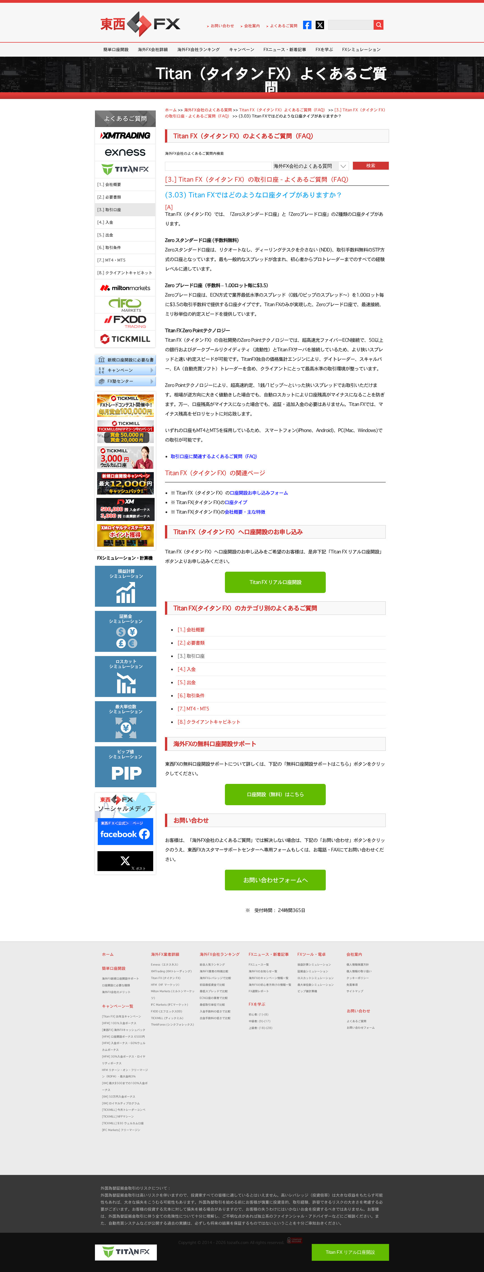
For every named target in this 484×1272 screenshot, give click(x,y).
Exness (125, 152)
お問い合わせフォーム (362, 1027)
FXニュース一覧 (259, 964)
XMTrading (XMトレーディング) (172, 971)
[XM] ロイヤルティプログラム (121, 1103)
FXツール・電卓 (311, 954)
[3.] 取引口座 (109, 209)
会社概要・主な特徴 (245, 512)
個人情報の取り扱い (359, 971)
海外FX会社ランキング (198, 49)
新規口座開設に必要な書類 (124, 360)
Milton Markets (125, 287)
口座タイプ (236, 502)
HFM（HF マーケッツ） (166, 985)
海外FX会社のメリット (116, 992)
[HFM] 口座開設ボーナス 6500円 (123, 1036)
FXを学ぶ (324, 49)
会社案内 (252, 25)
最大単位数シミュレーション (315, 985)
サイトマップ (354, 991)
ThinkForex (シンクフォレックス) (172, 1024)
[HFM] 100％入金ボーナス (119, 1023)
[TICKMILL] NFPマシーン (118, 1116)
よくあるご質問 (283, 25)
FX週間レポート (259, 991)
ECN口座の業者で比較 (214, 998)
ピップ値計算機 (307, 991)
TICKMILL (125, 339)
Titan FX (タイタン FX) (165, 978)
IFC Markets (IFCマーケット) (169, 1004)
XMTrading (125, 135)
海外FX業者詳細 (167, 954)
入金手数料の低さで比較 (215, 1011)
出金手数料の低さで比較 (215, 1018)
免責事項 (353, 985)
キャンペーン (241, 49)
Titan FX (125, 169)
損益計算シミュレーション (314, 964)
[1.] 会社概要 (109, 184)
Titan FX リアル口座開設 (275, 582)
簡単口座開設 (116, 49)
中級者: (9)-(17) (259, 1021)
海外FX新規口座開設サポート (120, 978)
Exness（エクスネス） (165, 964)
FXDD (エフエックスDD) (166, 1011)
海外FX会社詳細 (153, 49)
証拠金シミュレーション (314, 971)
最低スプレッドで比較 (215, 991)
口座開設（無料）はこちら (275, 794)
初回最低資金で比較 (214, 985)
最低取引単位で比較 (212, 1004)
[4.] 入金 (105, 222)
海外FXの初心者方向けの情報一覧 (270, 985)
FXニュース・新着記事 (285, 49)
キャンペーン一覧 (117, 1006)
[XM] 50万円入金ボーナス (118, 1096)
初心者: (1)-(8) (258, 1014)
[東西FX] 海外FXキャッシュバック (123, 1030)
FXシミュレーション (361, 49)
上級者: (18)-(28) (260, 1028)
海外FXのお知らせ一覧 (263, 971)
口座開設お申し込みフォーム (259, 493)
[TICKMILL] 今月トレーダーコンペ (123, 1110)
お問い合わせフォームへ (275, 880)
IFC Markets (125, 304)
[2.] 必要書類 (109, 197)
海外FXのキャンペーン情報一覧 (268, 978)
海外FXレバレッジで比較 (215, 978)
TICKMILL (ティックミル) (167, 1018)
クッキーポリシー (357, 978)
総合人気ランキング (214, 964)
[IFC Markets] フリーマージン (121, 1130)
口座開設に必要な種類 (116, 985)
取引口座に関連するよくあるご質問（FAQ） (215, 456)
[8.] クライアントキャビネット (124, 272)
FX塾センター (120, 381)
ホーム (108, 954)
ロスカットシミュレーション (317, 978)
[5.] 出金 (105, 234)
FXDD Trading (125, 322)
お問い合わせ (222, 25)
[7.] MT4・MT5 (111, 260)
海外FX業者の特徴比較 (214, 971)
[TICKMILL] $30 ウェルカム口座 (123, 1123)
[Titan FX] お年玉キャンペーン (121, 1016)
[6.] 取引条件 (109, 247)
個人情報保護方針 (357, 964)
